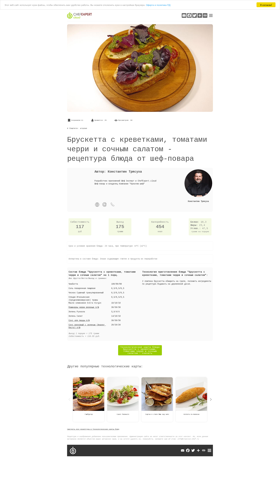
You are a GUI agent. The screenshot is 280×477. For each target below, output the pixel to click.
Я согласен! (266, 5)
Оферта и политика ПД (158, 5)
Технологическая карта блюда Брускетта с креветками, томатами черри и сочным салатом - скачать (140, 350)
